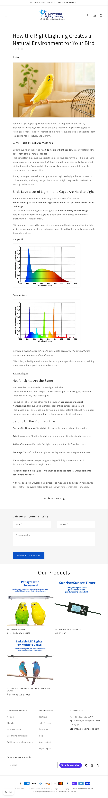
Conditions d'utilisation (18, 735)
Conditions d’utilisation (67, 792)
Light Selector (45, 723)
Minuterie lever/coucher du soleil (68, 629)
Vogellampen (45, 748)
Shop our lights (20, 373)
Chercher (11, 723)
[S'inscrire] (54, 765)
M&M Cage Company (28, 789)
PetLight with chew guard (17, 629)
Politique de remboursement (20, 742)
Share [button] (18, 57)
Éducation (43, 729)
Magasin (10, 717)
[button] (6, 15)
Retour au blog (56, 498)
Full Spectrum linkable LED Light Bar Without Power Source (28, 689)
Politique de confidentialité (45, 792)
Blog (41, 735)
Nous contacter (14, 729)
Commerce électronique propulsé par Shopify (52, 789)
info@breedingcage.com (86, 728)
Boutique (43, 717)
